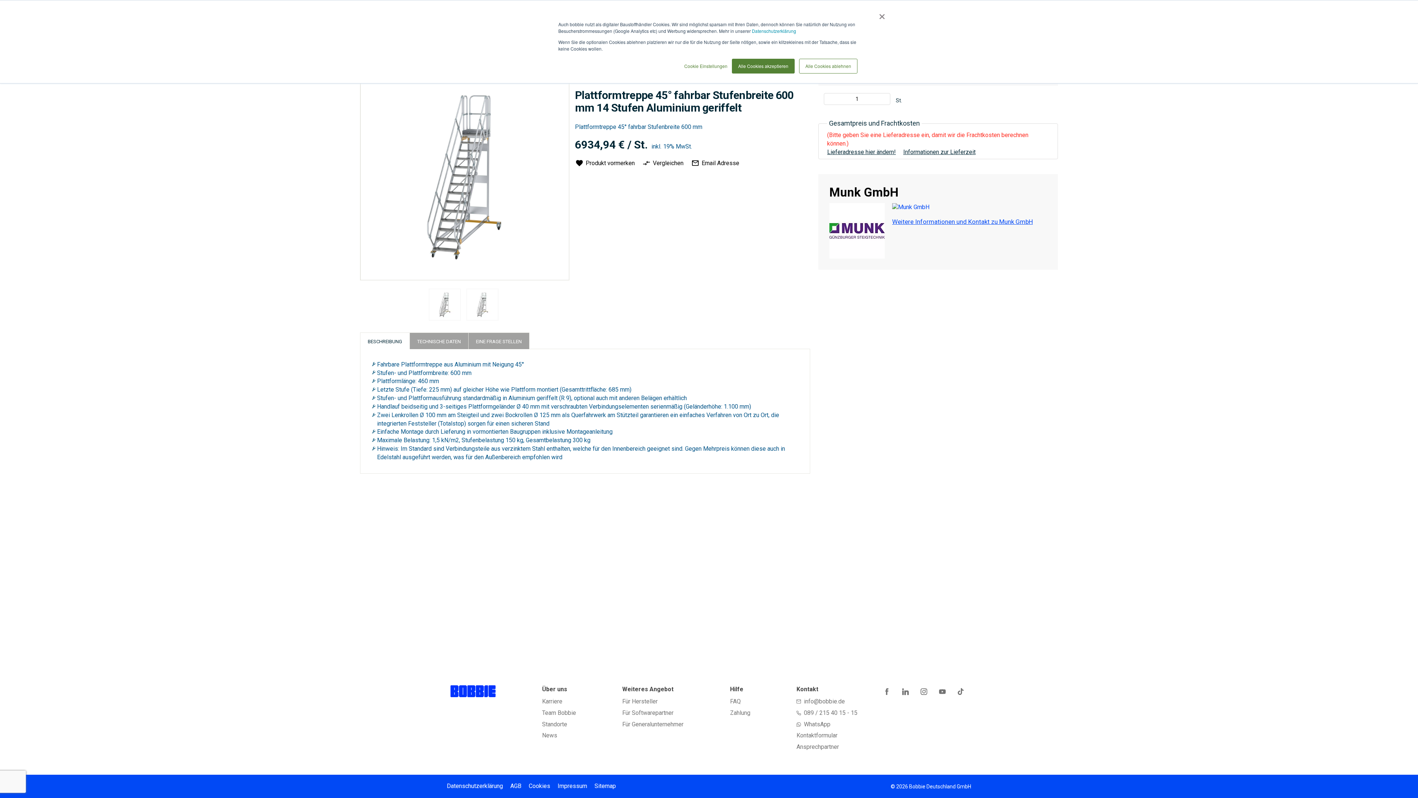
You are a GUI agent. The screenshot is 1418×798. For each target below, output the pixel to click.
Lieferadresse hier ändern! (861, 152)
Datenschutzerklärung (774, 31)
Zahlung (740, 712)
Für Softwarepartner (648, 712)
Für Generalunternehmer (653, 724)
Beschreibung (385, 341)
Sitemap (605, 786)
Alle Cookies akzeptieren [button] (763, 66)
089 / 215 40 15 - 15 (830, 712)
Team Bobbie (559, 712)
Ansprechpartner (818, 746)
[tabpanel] (445, 306)
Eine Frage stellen (499, 341)
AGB (515, 786)
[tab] (385, 340)
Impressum (572, 786)
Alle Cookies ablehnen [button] (828, 66)
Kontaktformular (817, 735)
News (549, 735)
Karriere (552, 701)
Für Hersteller (640, 701)
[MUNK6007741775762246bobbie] (445, 305)
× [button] (880, 14)
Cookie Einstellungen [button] (705, 66)
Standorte (554, 724)
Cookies (539, 786)
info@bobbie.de (824, 701)
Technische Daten (439, 341)
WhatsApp (817, 724)
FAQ (735, 701)
